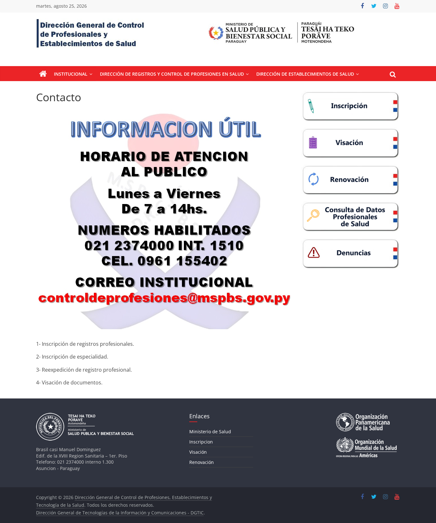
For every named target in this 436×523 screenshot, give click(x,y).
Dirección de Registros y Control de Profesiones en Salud (172, 74)
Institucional (70, 74)
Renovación (201, 462)
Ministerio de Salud (210, 431)
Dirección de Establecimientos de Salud (305, 74)
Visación (198, 452)
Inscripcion (201, 442)
